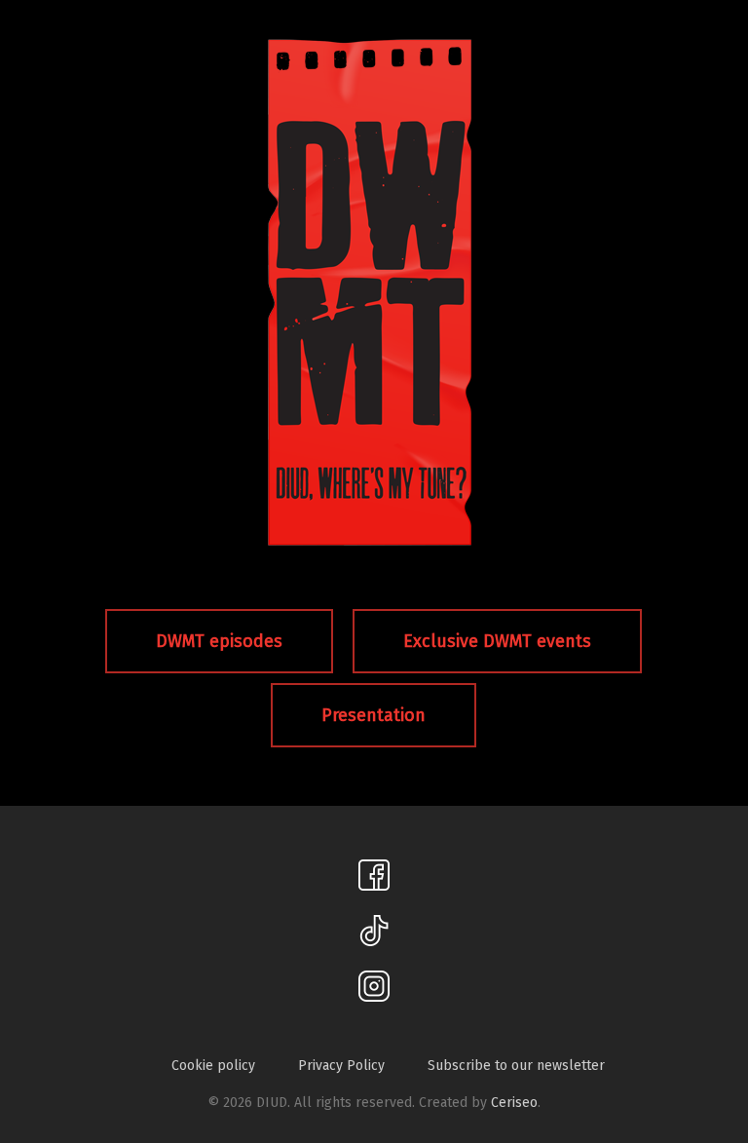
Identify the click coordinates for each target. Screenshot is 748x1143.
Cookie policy (213, 1066)
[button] (219, 641)
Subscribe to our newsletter (516, 1066)
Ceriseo (514, 1102)
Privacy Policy (341, 1066)
